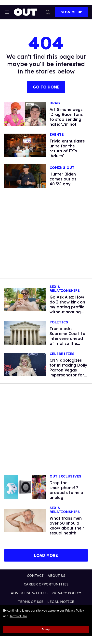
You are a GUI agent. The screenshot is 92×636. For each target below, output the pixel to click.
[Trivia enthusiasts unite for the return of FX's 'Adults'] (25, 145)
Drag (55, 103)
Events (57, 135)
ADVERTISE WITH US (29, 593)
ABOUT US (56, 575)
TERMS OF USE (30, 602)
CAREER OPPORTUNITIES (46, 584)
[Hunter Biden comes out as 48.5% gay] (25, 175)
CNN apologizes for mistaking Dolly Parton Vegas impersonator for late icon (68, 370)
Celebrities (62, 354)
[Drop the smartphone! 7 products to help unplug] (25, 486)
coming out (62, 168)
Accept (46, 629)
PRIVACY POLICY (66, 593)
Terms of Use (18, 616)
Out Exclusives (65, 476)
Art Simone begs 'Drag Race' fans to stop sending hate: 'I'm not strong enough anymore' (66, 122)
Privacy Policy (74, 610)
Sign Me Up (71, 12)
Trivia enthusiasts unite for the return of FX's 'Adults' (67, 148)
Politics (59, 322)
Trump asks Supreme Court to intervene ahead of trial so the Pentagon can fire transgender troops (68, 343)
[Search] (48, 12)
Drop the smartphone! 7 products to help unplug (66, 490)
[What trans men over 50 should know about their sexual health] (25, 520)
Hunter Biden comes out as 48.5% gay (63, 179)
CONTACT (35, 575)
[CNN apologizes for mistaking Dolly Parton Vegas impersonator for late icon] (25, 364)
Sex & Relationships (65, 289)
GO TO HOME (46, 87)
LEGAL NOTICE (60, 602)
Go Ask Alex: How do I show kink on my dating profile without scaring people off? (67, 307)
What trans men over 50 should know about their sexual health (67, 525)
